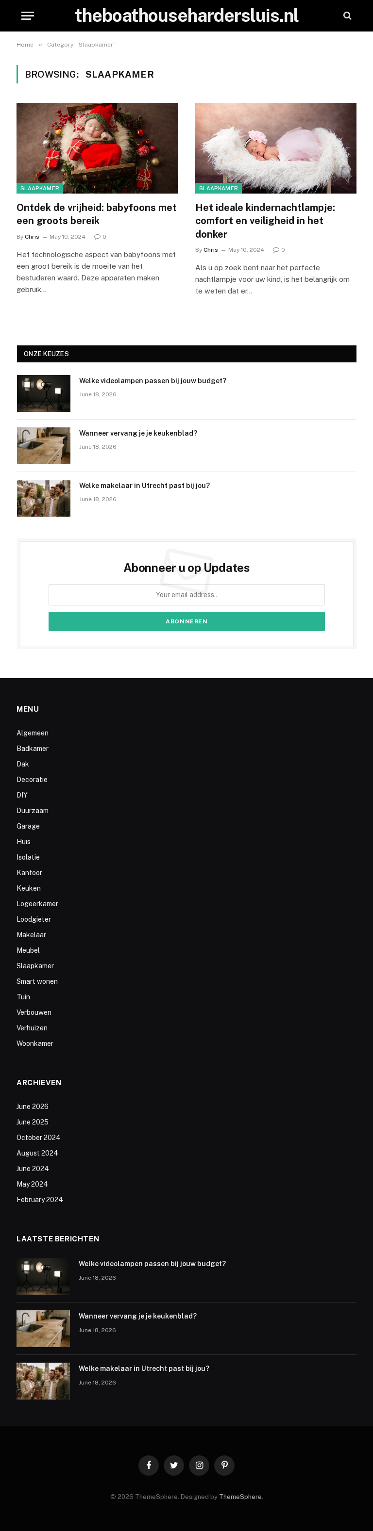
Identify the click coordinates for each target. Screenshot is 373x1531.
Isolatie (28, 857)
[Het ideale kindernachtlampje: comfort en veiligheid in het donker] (275, 148)
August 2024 (37, 1153)
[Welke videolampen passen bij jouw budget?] (43, 393)
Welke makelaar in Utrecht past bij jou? (144, 485)
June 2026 (33, 1106)
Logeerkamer (37, 904)
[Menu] (27, 16)
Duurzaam (33, 810)
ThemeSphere (240, 1496)
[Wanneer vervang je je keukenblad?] (43, 445)
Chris (32, 236)
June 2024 (33, 1169)
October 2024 (39, 1137)
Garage (28, 826)
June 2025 (33, 1122)
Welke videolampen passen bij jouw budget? (152, 381)
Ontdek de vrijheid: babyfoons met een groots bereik (97, 214)
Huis (24, 842)
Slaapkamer (39, 188)
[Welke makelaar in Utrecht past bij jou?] (43, 498)
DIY (22, 795)
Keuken (29, 888)
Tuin (23, 997)
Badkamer (33, 748)
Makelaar (31, 935)
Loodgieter (34, 919)
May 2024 (32, 1184)
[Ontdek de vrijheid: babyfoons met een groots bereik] (97, 148)
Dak (23, 764)
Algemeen (33, 733)
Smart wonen (37, 981)
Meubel (28, 950)
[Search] (346, 16)
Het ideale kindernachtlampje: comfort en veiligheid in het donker (265, 221)
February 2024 (40, 1200)
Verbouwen (34, 1012)
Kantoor (29, 873)
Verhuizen (32, 1028)
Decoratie (32, 779)
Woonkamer (35, 1043)
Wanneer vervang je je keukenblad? (138, 433)
